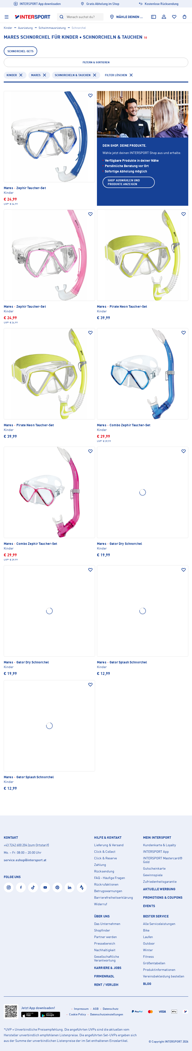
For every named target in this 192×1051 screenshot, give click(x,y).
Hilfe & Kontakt (108, 837)
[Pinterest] (57, 887)
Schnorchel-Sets (20, 51)
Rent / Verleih (106, 985)
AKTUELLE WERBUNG (159, 889)
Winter (148, 950)
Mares (36, 75)
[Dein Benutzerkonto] (164, 17)
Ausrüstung (25, 28)
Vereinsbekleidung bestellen (163, 976)
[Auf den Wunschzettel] (90, 95)
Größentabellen (154, 963)
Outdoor (149, 943)
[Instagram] (9, 887)
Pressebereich (104, 943)
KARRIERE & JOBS (107, 968)
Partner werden (105, 937)
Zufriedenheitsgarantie (160, 881)
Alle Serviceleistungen (159, 924)
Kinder (8, 28)
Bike (146, 930)
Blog (147, 984)
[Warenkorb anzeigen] (184, 17)
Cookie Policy (77, 1014)
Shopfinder (102, 930)
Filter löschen (116, 75)
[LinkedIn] (69, 887)
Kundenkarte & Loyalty (159, 845)
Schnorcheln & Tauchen (73, 75)
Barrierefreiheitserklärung (113, 897)
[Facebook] (21, 887)
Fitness (148, 956)
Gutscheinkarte (154, 868)
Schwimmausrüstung (52, 28)
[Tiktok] (33, 887)
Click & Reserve (105, 858)
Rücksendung (104, 871)
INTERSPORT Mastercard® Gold (162, 860)
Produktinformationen (159, 970)
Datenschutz (110, 1008)
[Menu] (6, 17)
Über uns (102, 916)
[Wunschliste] (174, 17)
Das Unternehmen (107, 924)
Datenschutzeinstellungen (106, 1014)
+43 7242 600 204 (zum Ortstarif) (26, 845)
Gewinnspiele (152, 875)
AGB (96, 1008)
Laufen (148, 937)
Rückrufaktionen (106, 884)
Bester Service (156, 916)
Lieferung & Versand (109, 845)
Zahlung (100, 865)
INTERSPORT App (156, 851)
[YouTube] (45, 887)
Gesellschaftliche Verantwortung (106, 958)
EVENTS (149, 906)
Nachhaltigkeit (104, 950)
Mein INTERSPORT (157, 837)
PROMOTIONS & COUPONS (162, 897)
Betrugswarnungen (108, 891)
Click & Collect (104, 851)
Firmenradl (104, 976)
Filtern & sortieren (96, 62)
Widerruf (100, 904)
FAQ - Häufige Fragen (109, 878)
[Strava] (82, 887)
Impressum (81, 1008)
